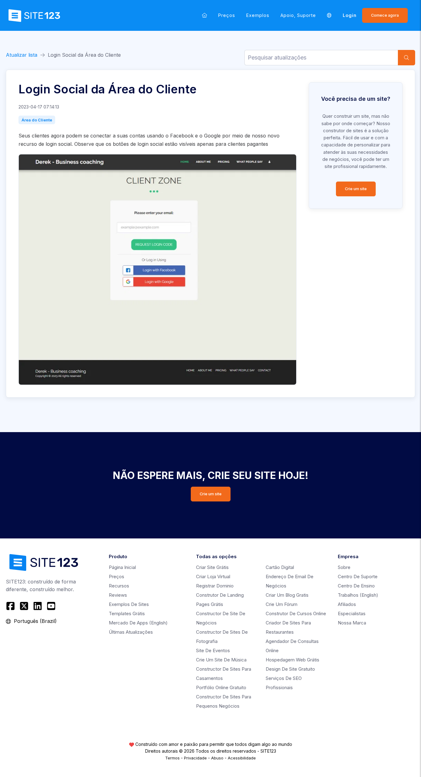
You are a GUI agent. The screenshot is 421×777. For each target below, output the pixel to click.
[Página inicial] (204, 15)
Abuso (217, 757)
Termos (172, 757)
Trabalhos (358, 595)
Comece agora (385, 15)
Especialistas (352, 613)
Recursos (119, 586)
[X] (24, 606)
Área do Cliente (37, 119)
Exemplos (257, 15)
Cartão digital (280, 567)
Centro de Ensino (356, 586)
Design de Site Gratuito (290, 669)
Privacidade (195, 757)
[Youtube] (51, 606)
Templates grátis (127, 613)
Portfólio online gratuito (221, 687)
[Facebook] (11, 606)
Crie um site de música (221, 660)
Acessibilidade (242, 757)
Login (350, 15)
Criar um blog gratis (287, 595)
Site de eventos (213, 650)
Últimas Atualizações (131, 632)
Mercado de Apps (138, 623)
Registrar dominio (215, 586)
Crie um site (356, 188)
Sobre (344, 567)
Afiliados (347, 604)
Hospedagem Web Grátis (292, 660)
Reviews (118, 595)
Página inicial (122, 567)
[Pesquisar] (406, 57)
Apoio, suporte (298, 15)
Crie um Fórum (281, 604)
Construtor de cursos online (296, 613)
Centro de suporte (358, 576)
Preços (226, 15)
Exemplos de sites (129, 604)
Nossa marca (352, 623)
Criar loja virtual (213, 576)
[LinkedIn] (37, 606)
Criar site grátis (212, 567)
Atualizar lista (21, 55)
